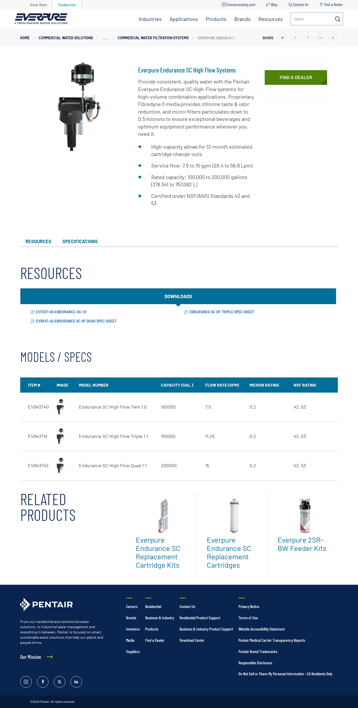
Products (216, 19)
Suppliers (133, 651)
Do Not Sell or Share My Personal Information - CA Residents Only (285, 673)
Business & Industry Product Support (206, 628)
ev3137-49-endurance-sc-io (61, 312)
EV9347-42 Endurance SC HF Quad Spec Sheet (76, 321)
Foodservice (67, 4)
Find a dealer (296, 77)
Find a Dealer (333, 4)
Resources (270, 19)
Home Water (39, 4)
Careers (132, 606)
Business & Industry (159, 617)
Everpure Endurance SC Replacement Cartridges (229, 552)
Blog (274, 4)
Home (25, 38)
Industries (150, 19)
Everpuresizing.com (241, 4)
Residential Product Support (200, 617)
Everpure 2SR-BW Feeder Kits (302, 544)
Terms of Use (248, 617)
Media (130, 640)
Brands (242, 19)
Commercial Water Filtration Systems (153, 38)
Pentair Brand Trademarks (257, 651)
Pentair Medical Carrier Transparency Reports (271, 640)
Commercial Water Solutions (66, 38)
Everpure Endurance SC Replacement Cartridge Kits (158, 552)
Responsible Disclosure (255, 662)
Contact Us (300, 4)
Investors (133, 628)
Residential (153, 606)
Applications (184, 19)
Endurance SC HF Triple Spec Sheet (221, 312)
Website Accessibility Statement (261, 628)
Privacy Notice (248, 606)
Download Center (192, 640)
